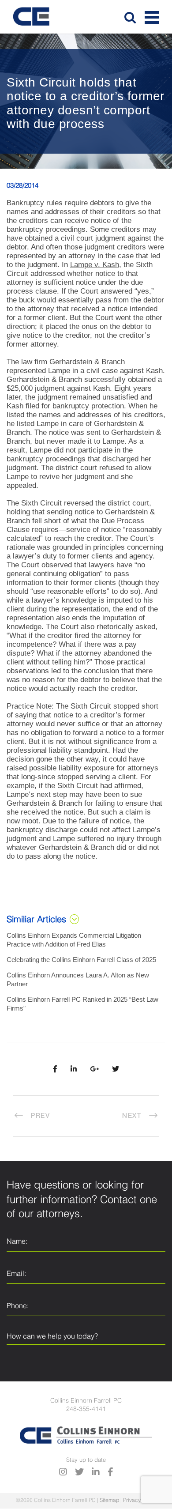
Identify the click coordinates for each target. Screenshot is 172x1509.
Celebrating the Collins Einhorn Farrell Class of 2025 (81, 959)
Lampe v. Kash (94, 264)
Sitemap (109, 1500)
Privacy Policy (140, 1500)
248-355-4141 (86, 1409)
